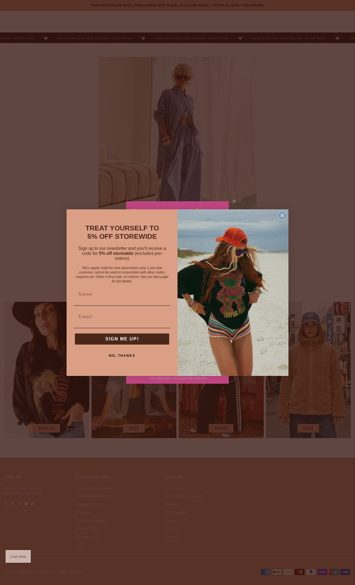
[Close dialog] (282, 215)
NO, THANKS (122, 356)
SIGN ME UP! (122, 339)
